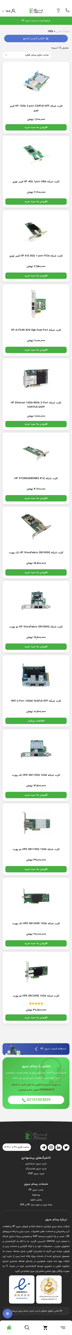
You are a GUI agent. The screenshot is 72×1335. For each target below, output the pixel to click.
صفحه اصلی (62, 31)
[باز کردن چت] (7, 1313)
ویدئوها (36, 1194)
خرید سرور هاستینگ (36, 1168)
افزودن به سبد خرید (36, 127)
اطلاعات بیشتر (36, 721)
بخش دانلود (36, 1199)
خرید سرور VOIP (36, 1173)
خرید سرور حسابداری (36, 1163)
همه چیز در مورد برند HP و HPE (36, 1204)
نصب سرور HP (36, 1189)
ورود (7, 11)
